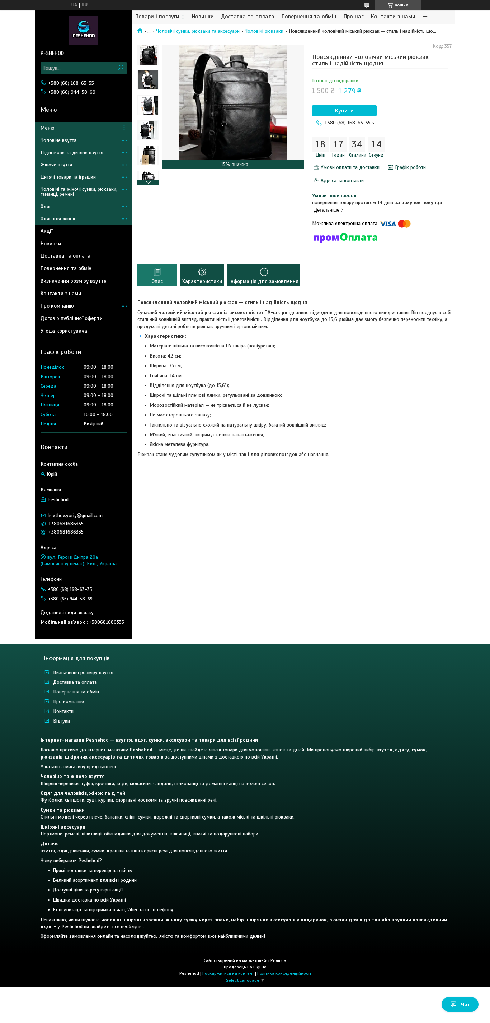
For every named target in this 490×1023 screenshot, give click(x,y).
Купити (344, 110)
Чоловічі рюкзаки (264, 31)
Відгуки (61, 721)
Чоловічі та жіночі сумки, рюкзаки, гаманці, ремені (79, 191)
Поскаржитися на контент (228, 973)
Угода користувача (64, 331)
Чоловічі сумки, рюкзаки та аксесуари (198, 31)
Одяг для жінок (58, 219)
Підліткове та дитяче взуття (72, 152)
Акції (46, 231)
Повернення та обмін (309, 16)
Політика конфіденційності (284, 973)
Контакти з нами (393, 16)
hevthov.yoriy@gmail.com (75, 515)
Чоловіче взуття (58, 140)
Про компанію (57, 306)
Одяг (46, 206)
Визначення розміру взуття (74, 281)
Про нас (354, 16)
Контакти (63, 711)
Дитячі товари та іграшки (68, 177)
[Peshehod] (84, 29)
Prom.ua (278, 960)
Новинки (203, 16)
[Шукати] (120, 68)
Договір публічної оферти (72, 318)
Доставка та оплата (247, 16)
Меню (48, 128)
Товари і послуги (157, 16)
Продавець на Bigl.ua (245, 966)
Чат (465, 1004)
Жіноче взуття (56, 165)
